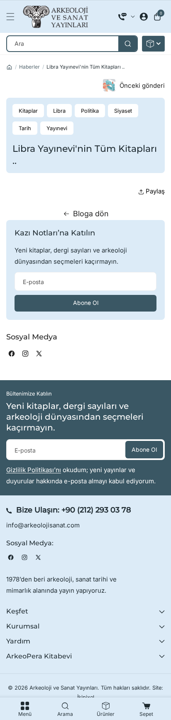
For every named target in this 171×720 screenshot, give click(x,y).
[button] (12, 16)
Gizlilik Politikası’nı (33, 470)
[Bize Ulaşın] (126, 17)
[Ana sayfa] (9, 67)
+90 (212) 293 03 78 (96, 510)
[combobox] (72, 43)
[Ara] (127, 43)
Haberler (29, 67)
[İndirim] (153, 44)
